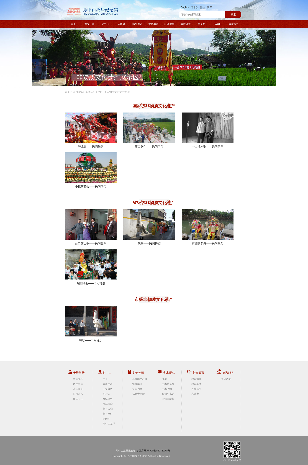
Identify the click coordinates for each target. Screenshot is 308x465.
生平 (105, 378)
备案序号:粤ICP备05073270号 (153, 450)
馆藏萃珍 (137, 383)
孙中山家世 (109, 423)
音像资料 (108, 398)
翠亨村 (201, 24)
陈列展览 (137, 24)
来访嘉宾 (78, 388)
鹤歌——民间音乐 (90, 340)
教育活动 (196, 378)
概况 (164, 378)
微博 (209, 7)
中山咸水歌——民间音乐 (207, 146)
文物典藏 (153, 24)
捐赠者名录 (138, 393)
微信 (202, 7)
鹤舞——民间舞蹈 (149, 243)
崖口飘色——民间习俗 (149, 146)
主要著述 (108, 388)
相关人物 (108, 408)
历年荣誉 (78, 383)
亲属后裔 (108, 403)
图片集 (106, 393)
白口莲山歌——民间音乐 (90, 243)
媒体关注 (78, 398)
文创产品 (226, 378)
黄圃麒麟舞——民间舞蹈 (207, 243)
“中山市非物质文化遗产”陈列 (114, 91)
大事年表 (108, 383)
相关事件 (108, 413)
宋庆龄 (121, 24)
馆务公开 (89, 24)
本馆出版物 (168, 398)
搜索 (233, 14)
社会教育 (169, 24)
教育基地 (196, 383)
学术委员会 (168, 383)
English (185, 7)
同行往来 (78, 393)
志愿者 (195, 393)
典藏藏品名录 (139, 378)
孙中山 (105, 24)
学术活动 (167, 388)
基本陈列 (91, 91)
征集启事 (137, 388)
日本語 (194, 7)
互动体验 (196, 388)
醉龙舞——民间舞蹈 (91, 146)
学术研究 (186, 24)
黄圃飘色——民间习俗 (90, 283)
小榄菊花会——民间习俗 (90, 186)
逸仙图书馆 (168, 393)
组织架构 (78, 378)
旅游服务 (234, 24)
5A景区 (218, 24)
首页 (73, 24)
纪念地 (106, 418)
